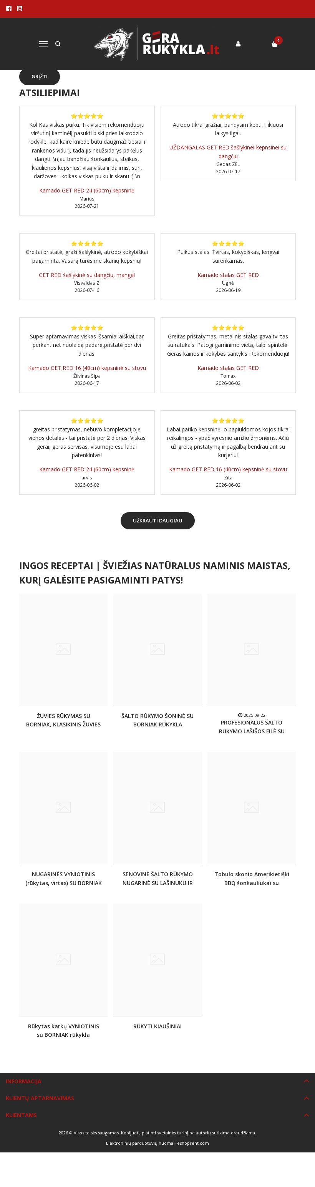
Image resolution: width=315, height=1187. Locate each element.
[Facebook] (9, 8)
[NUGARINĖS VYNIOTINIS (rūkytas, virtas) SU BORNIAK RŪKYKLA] (63, 808)
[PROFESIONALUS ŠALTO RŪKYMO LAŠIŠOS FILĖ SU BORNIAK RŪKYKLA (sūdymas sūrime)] (251, 650)
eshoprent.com (193, 1143)
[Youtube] (20, 8)
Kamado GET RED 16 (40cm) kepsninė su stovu (87, 367)
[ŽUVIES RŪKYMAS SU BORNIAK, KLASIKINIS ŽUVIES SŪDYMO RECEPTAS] (63, 650)
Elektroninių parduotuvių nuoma (139, 1143)
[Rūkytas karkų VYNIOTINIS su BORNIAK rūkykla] (63, 960)
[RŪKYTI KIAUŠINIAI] (157, 960)
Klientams (21, 1115)
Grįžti (40, 76)
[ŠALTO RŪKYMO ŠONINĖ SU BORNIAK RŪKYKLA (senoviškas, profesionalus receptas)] (157, 650)
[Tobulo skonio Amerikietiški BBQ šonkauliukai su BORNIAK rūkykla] (251, 808)
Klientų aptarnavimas (40, 1098)
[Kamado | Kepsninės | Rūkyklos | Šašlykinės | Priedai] (158, 44)
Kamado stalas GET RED (228, 275)
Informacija (23, 1081)
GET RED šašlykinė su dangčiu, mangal (87, 275)
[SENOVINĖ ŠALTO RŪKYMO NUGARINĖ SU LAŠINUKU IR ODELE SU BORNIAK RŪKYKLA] (157, 808)
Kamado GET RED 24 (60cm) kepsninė (86, 190)
